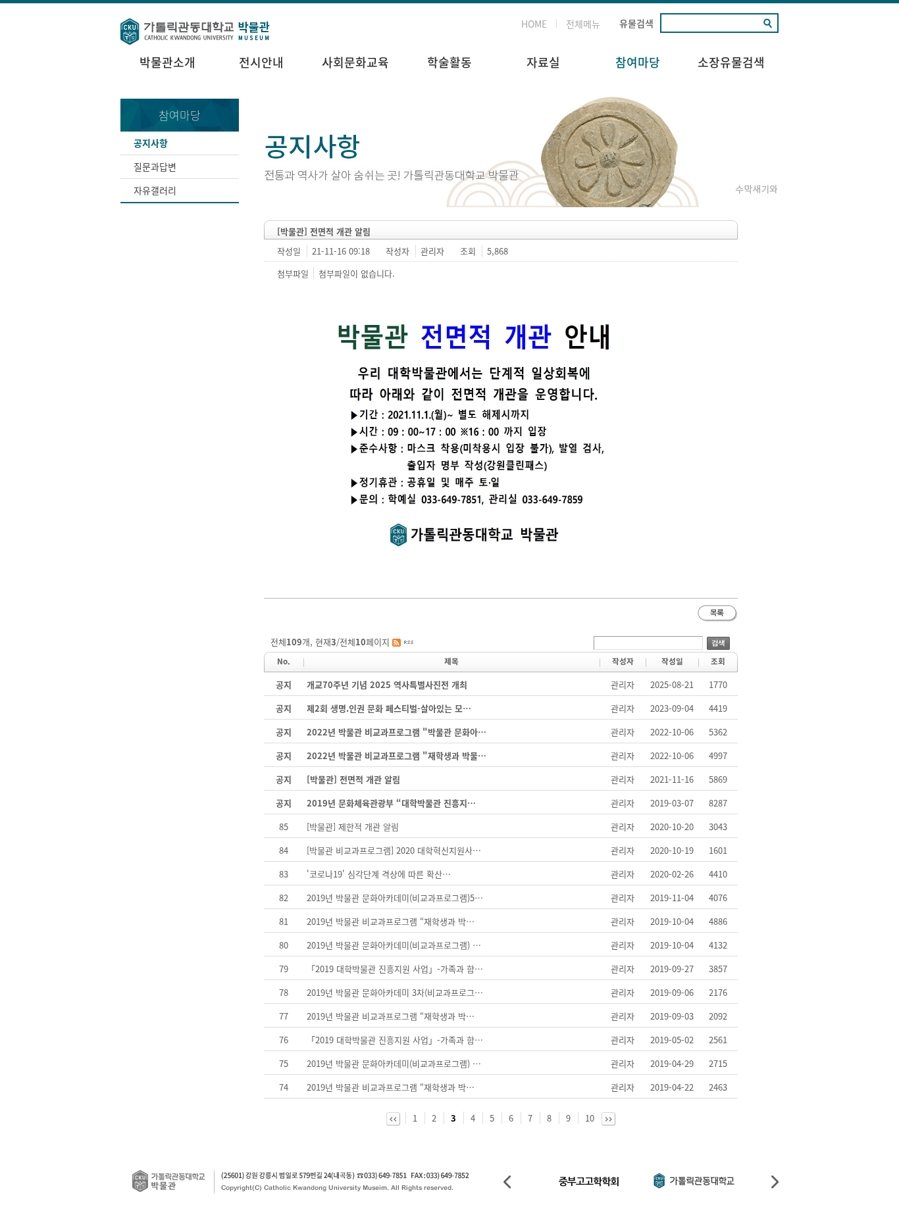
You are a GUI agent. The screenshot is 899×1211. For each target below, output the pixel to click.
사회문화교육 (355, 62)
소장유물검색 (731, 62)
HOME (534, 23)
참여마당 (637, 62)
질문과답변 (155, 166)
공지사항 (151, 142)
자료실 (543, 62)
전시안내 (261, 62)
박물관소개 (167, 62)
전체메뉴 (583, 23)
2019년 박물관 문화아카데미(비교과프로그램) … (394, 945)
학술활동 (449, 62)
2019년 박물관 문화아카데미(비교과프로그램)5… (395, 897)
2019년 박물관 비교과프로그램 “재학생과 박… (391, 921)
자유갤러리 (155, 190)
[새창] (402, 641)
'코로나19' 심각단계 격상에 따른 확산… (379, 874)
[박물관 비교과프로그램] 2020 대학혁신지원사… (394, 850)
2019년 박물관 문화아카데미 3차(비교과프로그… (395, 992)
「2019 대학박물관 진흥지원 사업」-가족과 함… (395, 968)
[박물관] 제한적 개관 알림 (353, 826)
